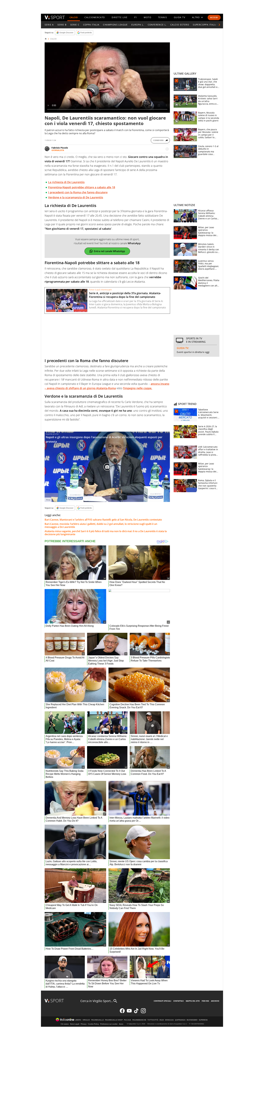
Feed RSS (205, 1001)
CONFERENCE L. (157, 24)
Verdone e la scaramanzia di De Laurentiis (75, 197)
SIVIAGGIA (169, 1020)
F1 (135, 17)
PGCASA (127, 1020)
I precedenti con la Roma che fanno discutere (78, 192)
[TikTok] (136, 1012)
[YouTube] (129, 1012)
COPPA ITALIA (91, 24)
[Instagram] (143, 1012)
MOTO (147, 17)
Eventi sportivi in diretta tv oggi (193, 352)
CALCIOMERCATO (94, 17)
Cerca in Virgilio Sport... (96, 1001)
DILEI (162, 1020)
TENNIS (162, 17)
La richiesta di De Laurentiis (66, 182)
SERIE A (49, 24)
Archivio (215, 1001)
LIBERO (78, 1020)
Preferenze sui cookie (108, 1024)
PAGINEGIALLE (97, 1020)
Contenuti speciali (162, 1001)
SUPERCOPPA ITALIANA (206, 24)
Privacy (83, 1024)
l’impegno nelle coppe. (137, 388)
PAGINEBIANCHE (139, 1020)
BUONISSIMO (192, 1020)
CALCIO (74, 17)
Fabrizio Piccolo (59, 147)
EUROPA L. (137, 24)
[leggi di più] (167, 149)
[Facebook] (122, 1012)
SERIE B (62, 24)
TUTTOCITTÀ (152, 1020)
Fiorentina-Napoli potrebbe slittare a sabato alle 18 (81, 187)
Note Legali (74, 1024)
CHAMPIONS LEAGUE (115, 24)
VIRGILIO (86, 1020)
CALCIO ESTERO (179, 24)
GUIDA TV (179, 17)
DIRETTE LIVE (119, 17)
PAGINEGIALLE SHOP (114, 1020)
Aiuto (121, 1024)
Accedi (214, 17)
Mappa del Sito (193, 1001)
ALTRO (196, 17)
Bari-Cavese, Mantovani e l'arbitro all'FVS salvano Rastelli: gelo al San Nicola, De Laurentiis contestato (103, 519)
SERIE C (74, 24)
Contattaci (178, 1001)
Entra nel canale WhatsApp (109, 251)
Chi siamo (65, 1024)
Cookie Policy (93, 1024)
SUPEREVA (203, 1020)
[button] (219, 24)
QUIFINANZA (180, 1020)
